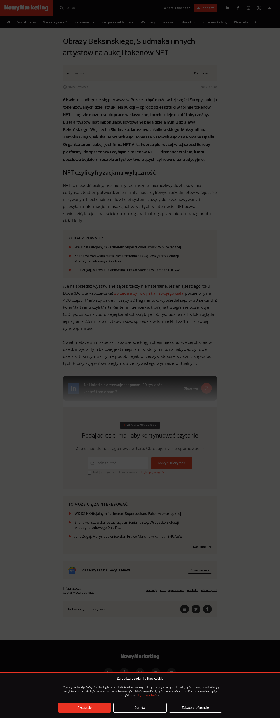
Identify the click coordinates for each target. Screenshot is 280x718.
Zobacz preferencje (195, 708)
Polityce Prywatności (147, 695)
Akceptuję (84, 708)
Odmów (140, 708)
